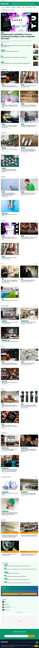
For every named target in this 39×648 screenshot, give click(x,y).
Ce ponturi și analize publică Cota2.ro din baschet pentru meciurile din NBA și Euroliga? (17, 582)
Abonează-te (19, 593)
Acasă (3, 7)
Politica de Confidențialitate (9, 646)
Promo (6, 581)
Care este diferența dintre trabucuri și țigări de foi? (9, 51)
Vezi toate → (36, 132)
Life (23, 7)
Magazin (19, 7)
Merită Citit (9, 7)
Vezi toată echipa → (19, 612)
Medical (14, 7)
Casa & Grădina (29, 7)
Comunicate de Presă (6, 10)
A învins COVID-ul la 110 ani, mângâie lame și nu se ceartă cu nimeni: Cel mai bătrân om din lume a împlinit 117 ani (16, 46)
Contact (13, 10)
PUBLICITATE (19, 621)
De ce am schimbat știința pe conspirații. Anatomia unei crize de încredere (14, 57)
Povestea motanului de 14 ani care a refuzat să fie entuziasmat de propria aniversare (15, 63)
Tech (35, 7)
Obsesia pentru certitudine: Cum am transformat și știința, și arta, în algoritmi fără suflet (18, 36)
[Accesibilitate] (37, 642)
